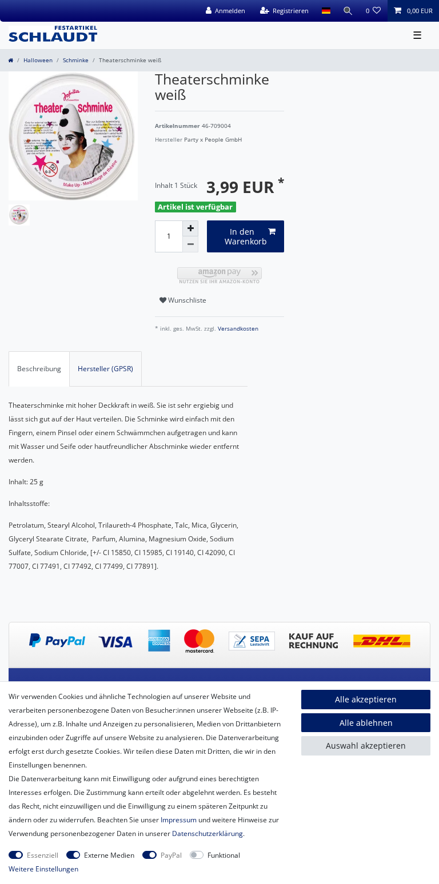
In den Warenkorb (246, 236)
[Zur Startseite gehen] (10, 60)
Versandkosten (237, 328)
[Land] (325, 11)
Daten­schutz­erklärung (207, 833)
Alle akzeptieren (366, 699)
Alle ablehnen (366, 722)
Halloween (38, 60)
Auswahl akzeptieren (366, 745)
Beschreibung (39, 368)
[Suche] (348, 11)
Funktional (223, 855)
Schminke (76, 60)
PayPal (171, 855)
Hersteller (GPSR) (105, 368)
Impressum (179, 820)
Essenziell (42, 855)
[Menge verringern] (190, 244)
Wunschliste (186, 300)
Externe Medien (109, 855)
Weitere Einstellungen (43, 869)
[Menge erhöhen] (190, 228)
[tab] (39, 369)
